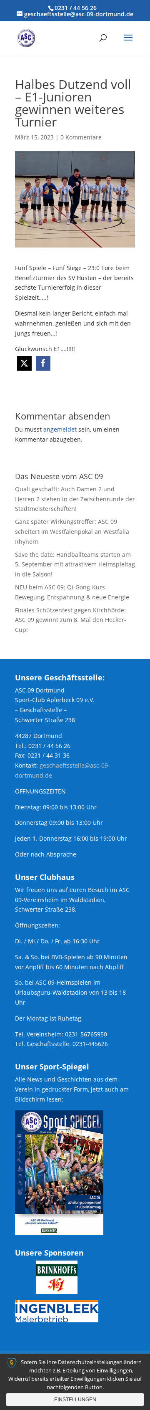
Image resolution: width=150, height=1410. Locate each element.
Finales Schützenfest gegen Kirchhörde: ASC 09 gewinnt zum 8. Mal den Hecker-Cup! (70, 620)
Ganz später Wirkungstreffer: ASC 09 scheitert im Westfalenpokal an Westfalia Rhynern (72, 532)
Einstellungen (75, 1399)
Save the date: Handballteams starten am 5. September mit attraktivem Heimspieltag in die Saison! (75, 565)
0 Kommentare (81, 137)
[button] (24, 363)
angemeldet (60, 429)
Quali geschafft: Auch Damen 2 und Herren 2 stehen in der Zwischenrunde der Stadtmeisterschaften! (75, 499)
